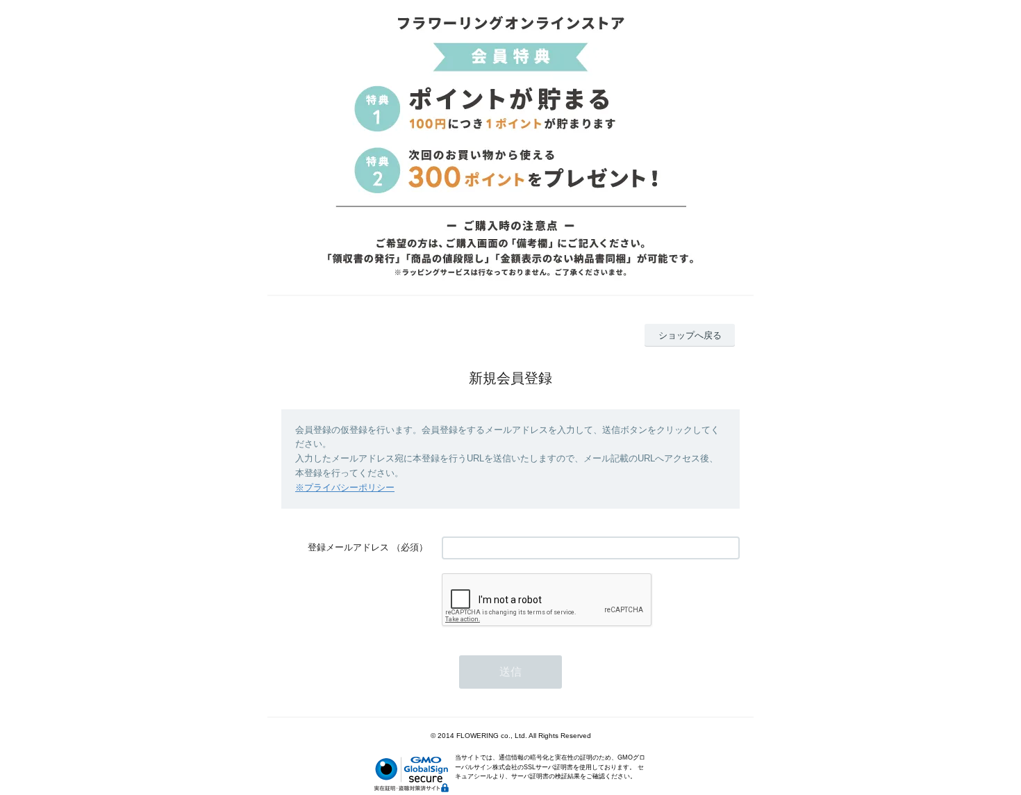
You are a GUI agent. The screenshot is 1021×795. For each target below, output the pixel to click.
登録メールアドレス (348, 547)
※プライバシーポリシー (345, 487)
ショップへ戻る (690, 335)
